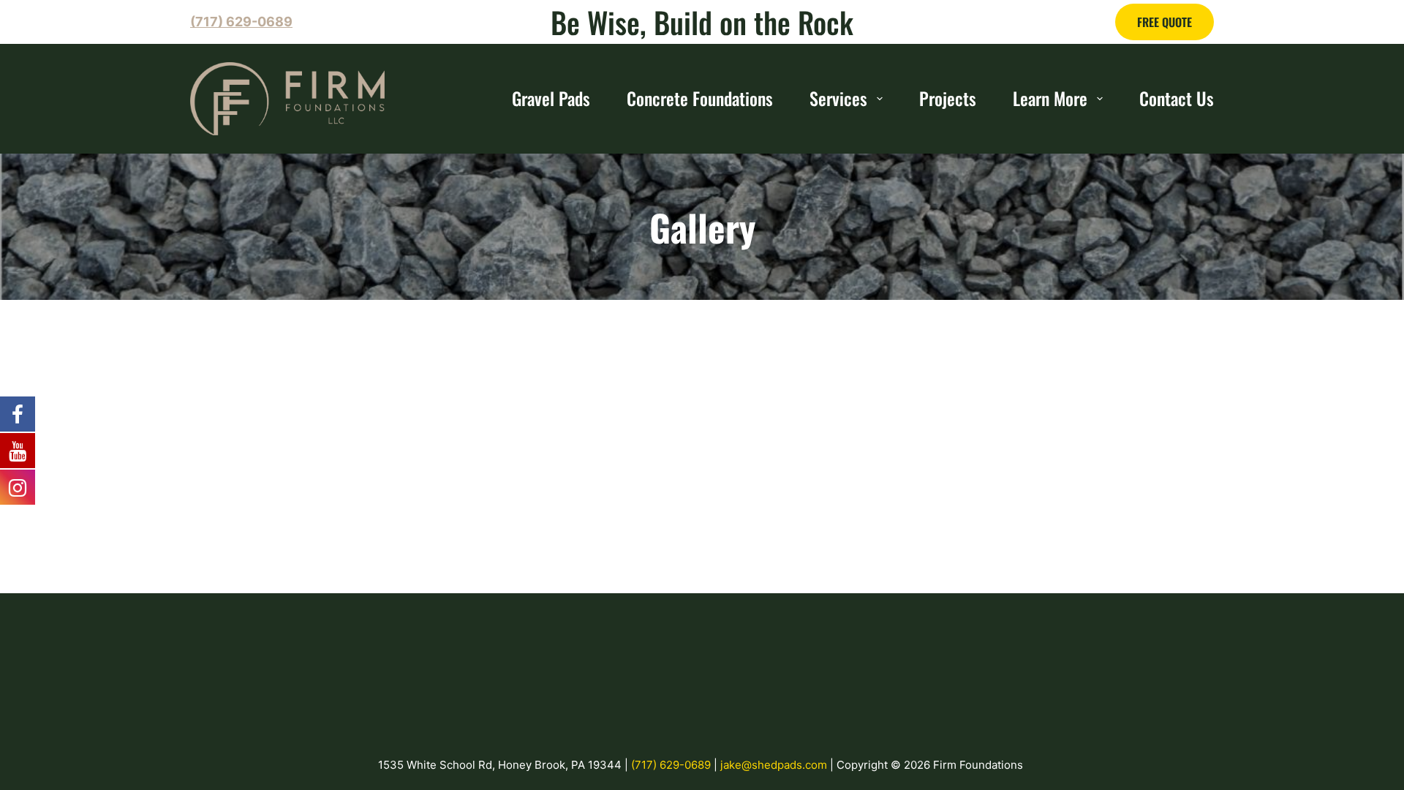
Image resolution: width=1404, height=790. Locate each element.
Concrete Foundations (700, 98)
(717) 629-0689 (672, 765)
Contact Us (1176, 98)
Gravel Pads (551, 98)
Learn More (1050, 98)
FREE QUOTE (1164, 22)
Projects (947, 98)
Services (838, 98)
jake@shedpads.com (775, 765)
